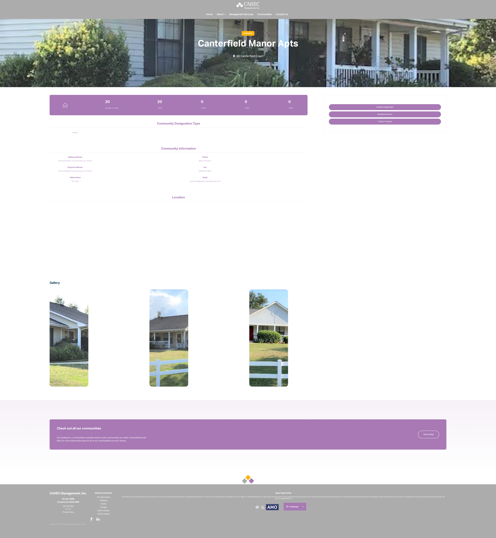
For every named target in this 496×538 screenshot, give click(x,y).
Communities (264, 14)
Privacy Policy (68, 512)
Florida (103, 504)
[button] (221, 14)
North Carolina (103, 511)
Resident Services (385, 114)
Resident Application (385, 107)
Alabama (103, 500)
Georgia (103, 507)
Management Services (241, 14)
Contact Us (282, 14)
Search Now (428, 434)
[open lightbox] (98, 338)
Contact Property (385, 121)
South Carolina (103, 514)
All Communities (103, 497)
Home (209, 14)
